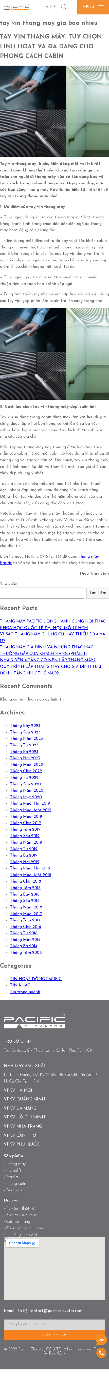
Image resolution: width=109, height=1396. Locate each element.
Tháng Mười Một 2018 (30, 875)
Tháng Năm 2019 (26, 843)
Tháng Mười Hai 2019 (30, 804)
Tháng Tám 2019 (25, 830)
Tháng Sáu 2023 (25, 732)
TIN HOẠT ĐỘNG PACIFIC (36, 979)
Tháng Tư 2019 (24, 849)
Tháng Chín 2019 (25, 823)
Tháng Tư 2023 (24, 745)
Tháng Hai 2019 (24, 862)
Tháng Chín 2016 (25, 927)
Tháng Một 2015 (25, 940)
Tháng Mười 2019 (26, 817)
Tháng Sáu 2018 (25, 901)
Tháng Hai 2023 (25, 758)
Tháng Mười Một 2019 (30, 810)
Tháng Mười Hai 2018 (30, 868)
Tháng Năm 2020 (26, 791)
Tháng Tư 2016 (24, 933)
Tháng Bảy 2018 (25, 895)
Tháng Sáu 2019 (25, 836)
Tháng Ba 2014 (23, 946)
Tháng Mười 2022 (26, 765)
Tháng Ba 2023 (24, 752)
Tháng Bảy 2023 (25, 726)
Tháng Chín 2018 (25, 882)
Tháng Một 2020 (26, 797)
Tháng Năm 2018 (26, 907)
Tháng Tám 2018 (25, 888)
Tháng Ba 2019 (24, 856)
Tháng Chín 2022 (26, 771)
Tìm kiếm (8, 584)
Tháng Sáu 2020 (25, 784)
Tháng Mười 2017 (26, 914)
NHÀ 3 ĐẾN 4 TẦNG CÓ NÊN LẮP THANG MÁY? (48, 660)
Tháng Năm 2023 (26, 739)
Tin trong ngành (25, 992)
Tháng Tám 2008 (26, 953)
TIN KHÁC (20, 985)
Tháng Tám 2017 (25, 920)
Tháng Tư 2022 (24, 778)
